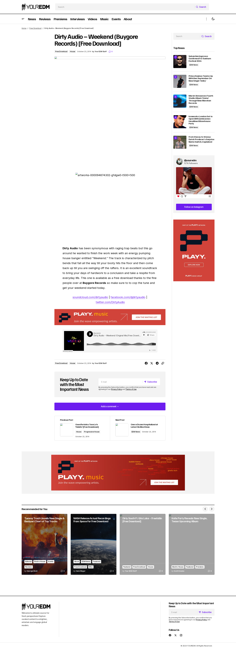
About (76, 561)
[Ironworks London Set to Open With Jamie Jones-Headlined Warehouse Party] (179, 121)
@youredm (190, 160)
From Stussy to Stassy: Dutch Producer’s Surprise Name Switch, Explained (201, 139)
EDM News (136, 432)
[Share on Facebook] (146, 363)
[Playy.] (118, 472)
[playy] (109, 317)
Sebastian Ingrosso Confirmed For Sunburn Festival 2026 (200, 58)
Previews (199, 567)
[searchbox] (124, 7)
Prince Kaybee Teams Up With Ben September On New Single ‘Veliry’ (201, 78)
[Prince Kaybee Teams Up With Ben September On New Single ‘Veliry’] (179, 81)
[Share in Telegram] (157, 363)
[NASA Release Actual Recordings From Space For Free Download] (93, 544)
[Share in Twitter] (151, 363)
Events (50, 561)
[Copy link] (162, 363)
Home (24, 28)
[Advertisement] (194, 250)
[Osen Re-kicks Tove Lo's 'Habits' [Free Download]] (82, 428)
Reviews (28, 567)
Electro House (39, 561)
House (72, 51)
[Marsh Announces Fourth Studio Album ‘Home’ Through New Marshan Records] (179, 101)
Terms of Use (131, 389)
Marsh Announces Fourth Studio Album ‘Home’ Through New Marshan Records (201, 99)
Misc (91, 567)
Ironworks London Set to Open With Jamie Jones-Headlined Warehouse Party (201, 120)
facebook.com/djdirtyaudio (128, 297)
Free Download (35, 28)
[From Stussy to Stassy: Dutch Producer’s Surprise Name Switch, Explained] (179, 142)
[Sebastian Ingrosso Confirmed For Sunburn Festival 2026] (179, 61)
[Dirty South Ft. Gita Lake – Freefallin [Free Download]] (142, 544)
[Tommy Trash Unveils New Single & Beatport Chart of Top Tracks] (44, 544)
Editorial (28, 561)
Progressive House (91, 432)
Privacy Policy (116, 389)
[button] (23, 19)
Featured (96, 561)
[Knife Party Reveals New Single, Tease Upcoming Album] (192, 544)
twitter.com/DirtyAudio (110, 302)
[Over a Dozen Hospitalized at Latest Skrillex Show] (137, 428)
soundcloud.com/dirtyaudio (90, 297)
